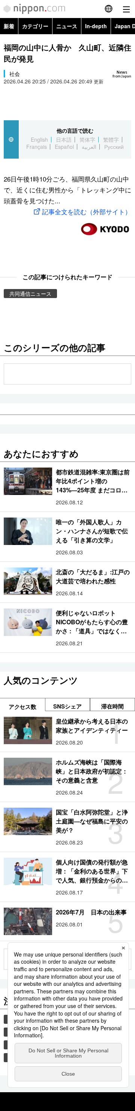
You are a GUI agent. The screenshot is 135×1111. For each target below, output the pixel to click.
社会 (14, 73)
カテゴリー (35, 26)
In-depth (96, 26)
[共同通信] (105, 226)
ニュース (66, 26)
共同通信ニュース (30, 293)
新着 (9, 26)
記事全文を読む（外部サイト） (86, 211)
